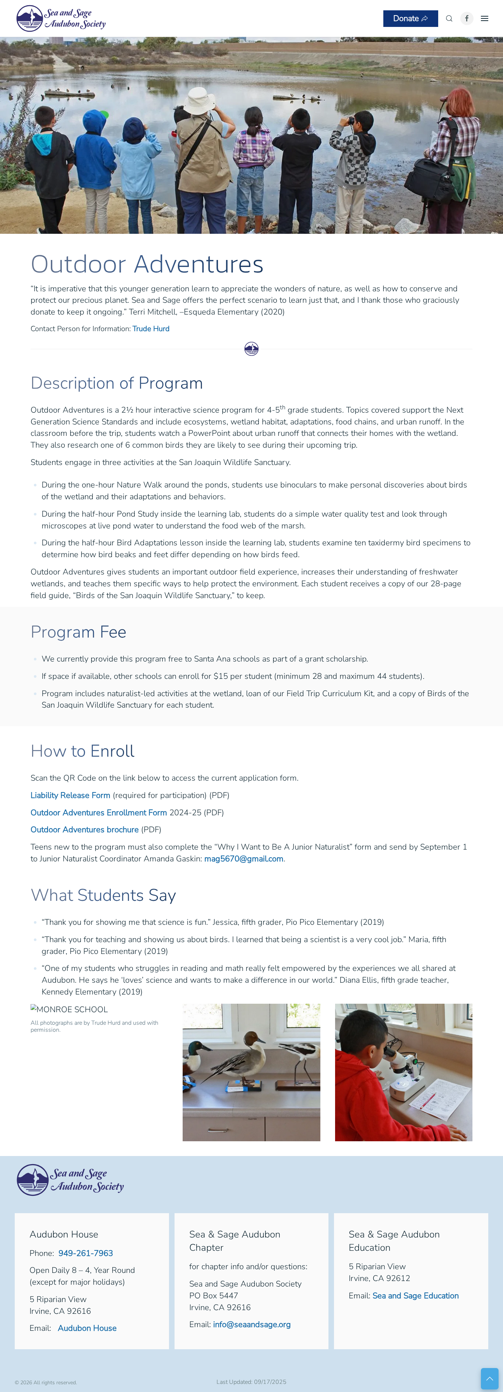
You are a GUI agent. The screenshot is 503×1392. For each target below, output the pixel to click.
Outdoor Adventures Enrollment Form (99, 812)
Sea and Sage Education (416, 1295)
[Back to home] (61, 18)
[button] (449, 18)
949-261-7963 (86, 1253)
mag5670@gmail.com (244, 858)
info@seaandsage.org (252, 1324)
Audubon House (86, 1328)
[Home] (70, 1179)
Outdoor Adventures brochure (85, 829)
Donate (406, 18)
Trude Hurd (151, 329)
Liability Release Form (70, 795)
